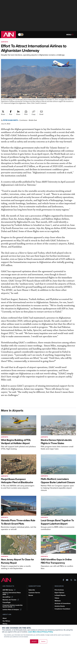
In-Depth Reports (60, 595)
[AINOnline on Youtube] (67, 580)
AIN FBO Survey (8, 590)
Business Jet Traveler (9, 600)
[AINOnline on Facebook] (63, 580)
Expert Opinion (59, 592)
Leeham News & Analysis (11, 609)
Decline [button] (43, 641)
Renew (31, 595)
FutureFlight (7, 602)
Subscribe (32, 590)
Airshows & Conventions (62, 603)
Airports (4, 42)
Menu (68, 34)
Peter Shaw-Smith (10, 120)
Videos (57, 598)
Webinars (58, 601)
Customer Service (34, 592)
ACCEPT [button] (34, 641)
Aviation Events (60, 606)
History (5, 624)
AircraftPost (6, 597)
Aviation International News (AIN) (12, 593)
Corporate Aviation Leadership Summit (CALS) (12, 606)
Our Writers (6, 621)
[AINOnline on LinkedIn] (75, 580)
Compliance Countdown (62, 609)
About (5, 618)
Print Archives (59, 590)
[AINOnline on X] (71, 580)
